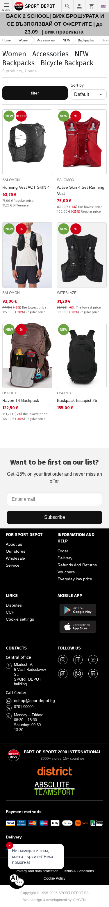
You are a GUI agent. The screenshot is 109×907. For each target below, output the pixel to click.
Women (24, 40)
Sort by (77, 85)
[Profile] (79, 6)
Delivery (65, 558)
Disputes (14, 605)
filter (35, 93)
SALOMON (11, 180)
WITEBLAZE (66, 293)
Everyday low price (75, 579)
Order (63, 551)
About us (14, 544)
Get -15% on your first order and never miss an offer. (54, 471)
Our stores (15, 551)
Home (6, 40)
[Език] (103, 6)
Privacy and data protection (36, 871)
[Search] (67, 6)
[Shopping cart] (91, 6)
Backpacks (86, 40)
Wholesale (15, 558)
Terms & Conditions (78, 871)
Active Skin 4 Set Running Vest (80, 190)
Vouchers (66, 572)
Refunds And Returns (77, 565)
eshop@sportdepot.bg (34, 700)
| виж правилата (62, 32)
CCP (10, 612)
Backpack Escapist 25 (77, 400)
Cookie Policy (54, 878)
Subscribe (54, 517)
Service (12, 565)
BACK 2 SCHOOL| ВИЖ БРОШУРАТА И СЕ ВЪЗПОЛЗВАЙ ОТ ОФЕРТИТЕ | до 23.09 (55, 24)
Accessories (46, 40)
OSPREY (9, 393)
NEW (66, 40)
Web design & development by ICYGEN (54, 900)
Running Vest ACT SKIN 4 (26, 187)
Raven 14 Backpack (20, 400)
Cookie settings (20, 619)
